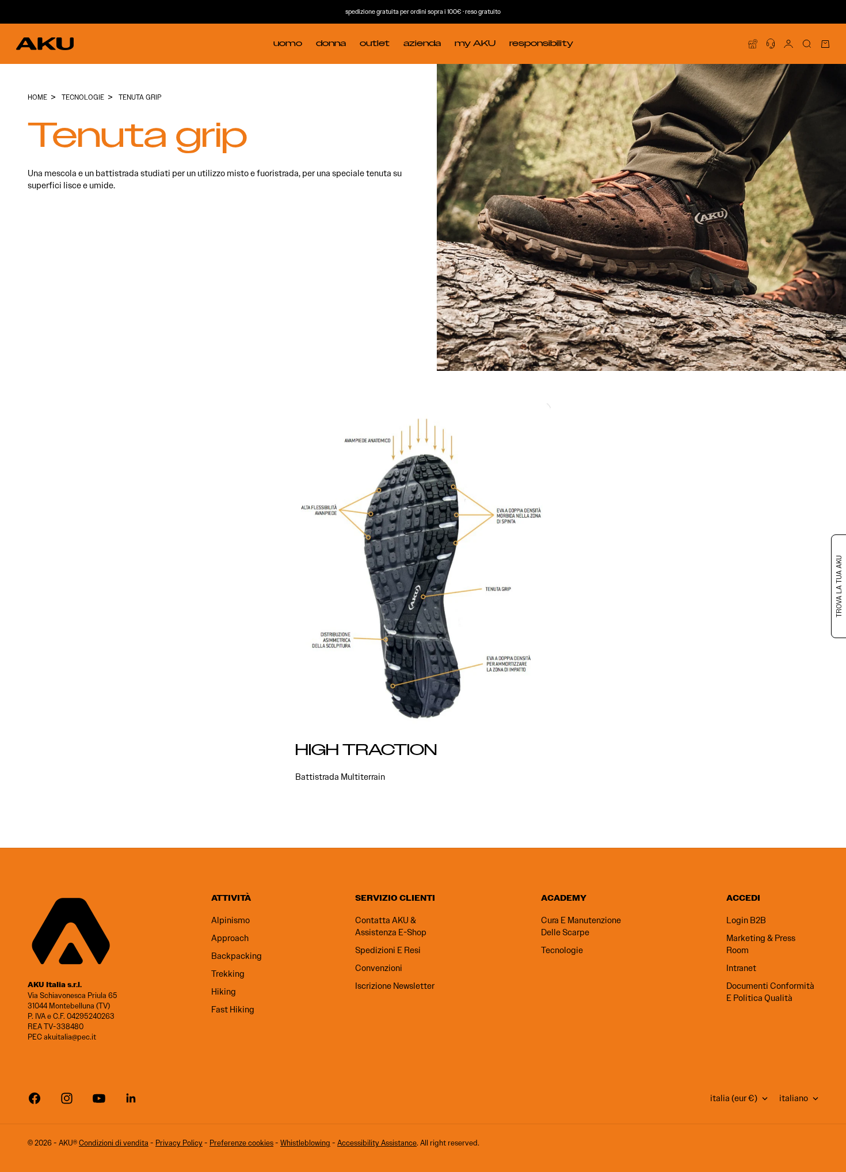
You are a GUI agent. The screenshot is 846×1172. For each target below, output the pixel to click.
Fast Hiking (232, 1009)
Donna (331, 43)
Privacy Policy (179, 1143)
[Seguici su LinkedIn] (131, 1098)
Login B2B (746, 920)
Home (37, 97)
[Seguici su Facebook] (34, 1098)
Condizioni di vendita (113, 1143)
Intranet (741, 968)
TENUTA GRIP (140, 97)
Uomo (287, 43)
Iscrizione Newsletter (395, 986)
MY (475, 43)
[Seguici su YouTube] (99, 1098)
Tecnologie (562, 950)
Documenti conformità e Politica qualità (770, 992)
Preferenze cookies (241, 1143)
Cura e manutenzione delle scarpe (581, 926)
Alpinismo (230, 920)
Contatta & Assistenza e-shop (390, 926)
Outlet (375, 43)
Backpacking (236, 956)
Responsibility (541, 43)
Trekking (228, 974)
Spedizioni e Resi (388, 950)
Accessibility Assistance (377, 1143)
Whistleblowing (305, 1143)
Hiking (223, 992)
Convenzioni (378, 968)
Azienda (422, 43)
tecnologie (83, 97)
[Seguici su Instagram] (67, 1098)
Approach (230, 938)
